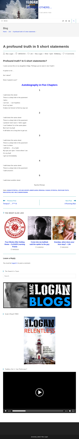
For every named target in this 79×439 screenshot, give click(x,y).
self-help (14, 192)
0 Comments (69, 54)
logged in (15, 263)
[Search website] (73, 21)
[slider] (37, 410)
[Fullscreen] (73, 411)
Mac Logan (9, 54)
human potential (12, 190)
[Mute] (70, 411)
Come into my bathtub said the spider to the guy (39, 243)
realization (7, 192)
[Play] (6, 411)
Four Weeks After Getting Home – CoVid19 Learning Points (15, 244)
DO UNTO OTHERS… (39, 7)
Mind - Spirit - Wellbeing (53, 54)
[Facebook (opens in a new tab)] (66, 21)
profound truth (63, 190)
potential (54, 190)
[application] (39, 392)
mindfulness (34, 190)
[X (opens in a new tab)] (63, 21)
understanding (23, 192)
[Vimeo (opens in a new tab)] (69, 21)
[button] (39, 392)
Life (31, 54)
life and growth (24, 190)
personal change (44, 190)
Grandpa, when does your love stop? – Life (64, 243)
